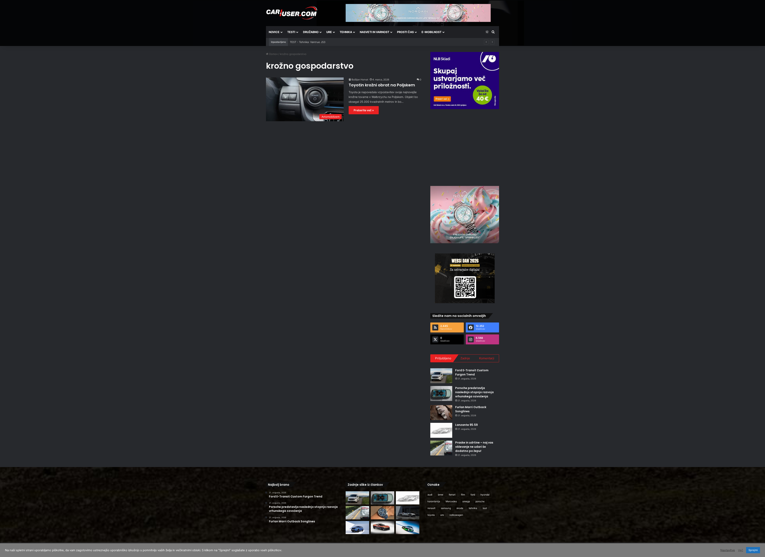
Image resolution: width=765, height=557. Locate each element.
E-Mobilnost (431, 32)
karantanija (434, 501)
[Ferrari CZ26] (407, 512)
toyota (431, 514)
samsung (446, 508)
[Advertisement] (464, 147)
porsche (480, 501)
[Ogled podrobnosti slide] (464, 80)
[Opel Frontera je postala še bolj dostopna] (357, 527)
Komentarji (486, 358)
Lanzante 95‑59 (466, 425)
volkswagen (456, 514)
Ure (329, 32)
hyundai (485, 494)
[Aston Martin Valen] (382, 527)
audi (430, 494)
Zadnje (465, 358)
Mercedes (451, 501)
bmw (440, 494)
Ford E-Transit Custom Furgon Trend (471, 372)
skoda (459, 508)
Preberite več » (364, 110)
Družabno (311, 32)
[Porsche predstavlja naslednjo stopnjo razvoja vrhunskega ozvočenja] (441, 393)
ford (473, 494)
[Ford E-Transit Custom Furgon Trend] (441, 375)
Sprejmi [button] (753, 550)
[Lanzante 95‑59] (441, 430)
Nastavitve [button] (727, 550)
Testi (291, 32)
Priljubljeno (443, 358)
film (463, 494)
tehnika (473, 508)
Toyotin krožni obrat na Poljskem (382, 85)
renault (431, 508)
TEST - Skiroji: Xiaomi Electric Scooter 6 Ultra (318, 42)
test (485, 508)
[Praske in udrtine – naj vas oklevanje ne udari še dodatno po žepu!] (441, 448)
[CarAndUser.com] (291, 13)
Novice (274, 32)
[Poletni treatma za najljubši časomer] (382, 512)
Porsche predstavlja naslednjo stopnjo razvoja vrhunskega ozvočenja (474, 392)
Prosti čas (405, 32)
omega (466, 501)
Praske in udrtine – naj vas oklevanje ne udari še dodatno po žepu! (474, 447)
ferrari (452, 494)
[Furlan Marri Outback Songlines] (441, 412)
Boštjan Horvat (360, 79)
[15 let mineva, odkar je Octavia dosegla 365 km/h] (407, 527)
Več (740, 550)
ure (442, 514)
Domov (273, 54)
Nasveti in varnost (374, 32)
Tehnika (346, 32)
